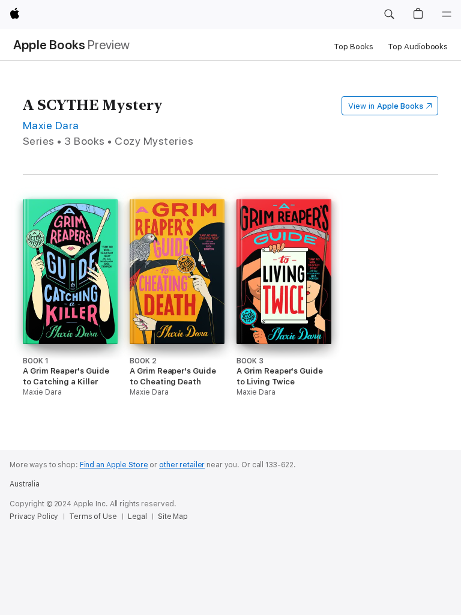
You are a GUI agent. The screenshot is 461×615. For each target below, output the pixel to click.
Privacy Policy (34, 516)
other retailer (182, 465)
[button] (389, 14)
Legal (137, 516)
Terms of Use (93, 516)
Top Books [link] (353, 46)
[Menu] (446, 14)
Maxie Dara (51, 125)
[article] (70, 315)
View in (385, 106)
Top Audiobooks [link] (418, 46)
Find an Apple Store (114, 465)
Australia (25, 484)
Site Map (173, 516)
